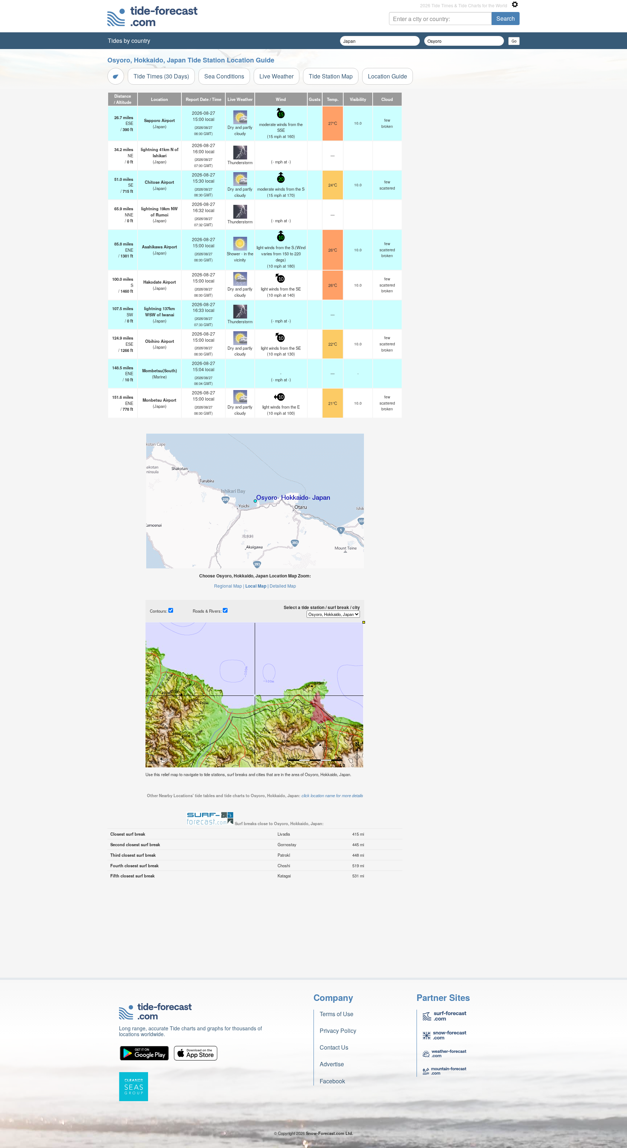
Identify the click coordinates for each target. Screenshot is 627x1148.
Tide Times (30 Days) (161, 76)
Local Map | (257, 586)
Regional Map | (229, 586)
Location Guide (387, 76)
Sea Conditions (224, 76)
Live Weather (276, 76)
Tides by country (129, 40)
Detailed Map (283, 586)
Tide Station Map (331, 76)
